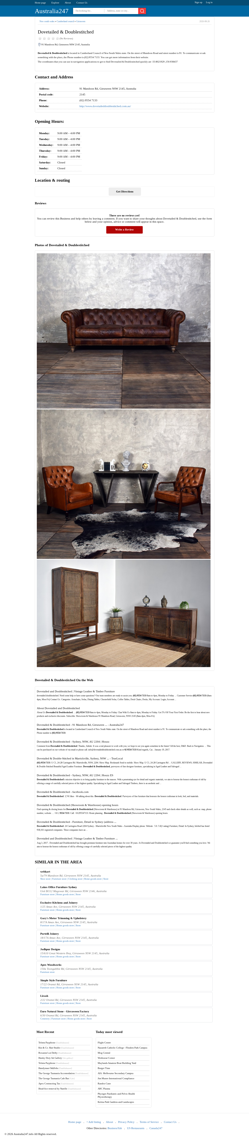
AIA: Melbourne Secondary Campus (115, 1073)
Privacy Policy (126, 1122)
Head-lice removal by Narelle (59, 1088)
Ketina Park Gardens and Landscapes (116, 1102)
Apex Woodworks (50, 964)
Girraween (80, 21)
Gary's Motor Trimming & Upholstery (63, 918)
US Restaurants (135, 1128)
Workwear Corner (106, 1058)
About (68, 2)
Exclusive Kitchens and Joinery (59, 902)
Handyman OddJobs (55, 1068)
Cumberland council (65, 21)
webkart (45, 871)
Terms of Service (149, 1122)
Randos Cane (104, 1083)
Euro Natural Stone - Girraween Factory (64, 1011)
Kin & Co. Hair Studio (56, 1047)
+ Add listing (93, 1122)
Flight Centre (104, 1042)
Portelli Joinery (49, 933)
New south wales (47, 21)
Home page (40, 2)
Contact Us (81, 2)
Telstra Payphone (53, 1042)
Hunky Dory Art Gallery (55, 1058)
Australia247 (52, 11)
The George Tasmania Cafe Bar (56, 1078)
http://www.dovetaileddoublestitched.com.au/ (105, 106)
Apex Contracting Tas (56, 1083)
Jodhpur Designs (50, 949)
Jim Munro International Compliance (116, 1078)
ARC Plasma (104, 1088)
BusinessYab (115, 1128)
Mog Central (104, 1052)
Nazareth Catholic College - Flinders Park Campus (122, 1047)
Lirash (44, 995)
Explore (55, 2)
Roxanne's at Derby (54, 1052)
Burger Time (104, 1068)
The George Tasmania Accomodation (63, 1073)
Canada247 (155, 1128)
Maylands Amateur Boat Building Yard (117, 1063)
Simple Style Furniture (53, 980)
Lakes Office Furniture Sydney (58, 887)
